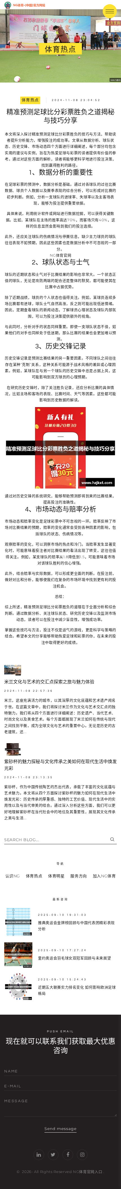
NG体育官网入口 (87, 1171)
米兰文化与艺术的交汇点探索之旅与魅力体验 (49, 682)
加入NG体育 (104, 875)
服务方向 (78, 875)
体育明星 (56, 875)
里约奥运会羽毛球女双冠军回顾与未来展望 (74, 958)
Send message (60, 1128)
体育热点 (30, 100)
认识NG (12, 875)
